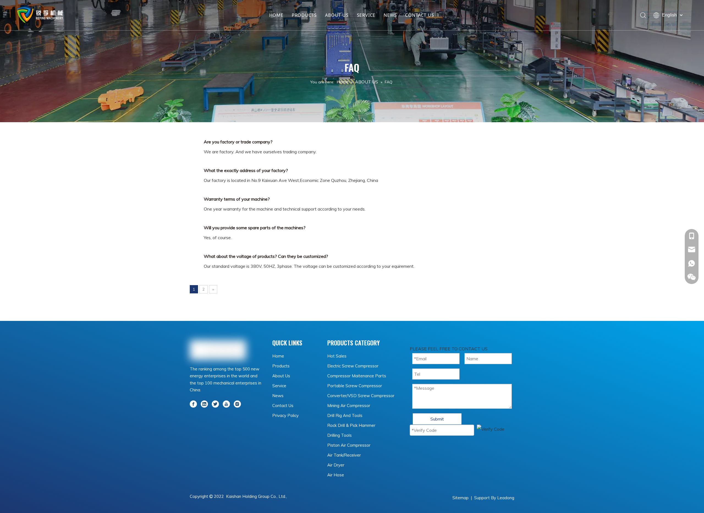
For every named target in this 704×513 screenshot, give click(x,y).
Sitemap (460, 497)
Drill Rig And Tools (344, 415)
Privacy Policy (285, 415)
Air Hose (335, 474)
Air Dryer (335, 465)
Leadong (505, 497)
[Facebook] (193, 403)
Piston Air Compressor (348, 445)
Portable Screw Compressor (354, 385)
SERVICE (366, 15)
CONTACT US (419, 15)
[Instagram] (237, 403)
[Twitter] (215, 403)
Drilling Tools (339, 435)
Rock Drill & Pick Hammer (351, 425)
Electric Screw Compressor (352, 366)
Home (278, 356)
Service (279, 385)
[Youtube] (226, 403)
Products (281, 366)
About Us (281, 375)
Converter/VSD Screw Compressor (360, 395)
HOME (276, 15)
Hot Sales (336, 356)
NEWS (390, 15)
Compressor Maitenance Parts (356, 375)
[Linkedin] (204, 403)
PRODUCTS (304, 15)
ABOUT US (336, 15)
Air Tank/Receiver (344, 455)
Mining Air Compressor (348, 405)
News (278, 395)
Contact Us (282, 405)
